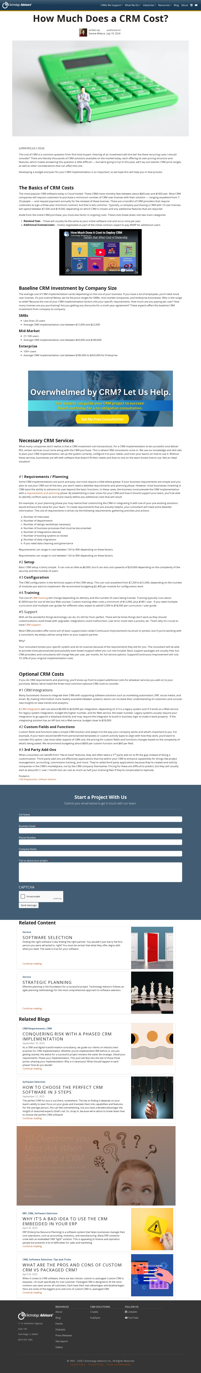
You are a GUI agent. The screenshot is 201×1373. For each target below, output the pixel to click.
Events (59, 1323)
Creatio (94, 1311)
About (184, 5)
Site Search (61, 1341)
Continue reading (32, 963)
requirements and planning (43, 493)
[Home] (17, 5)
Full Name (24, 814)
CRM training (40, 598)
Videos (59, 1347)
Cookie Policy (77, 1364)
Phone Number (27, 837)
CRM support (33, 624)
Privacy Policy (96, 1364)
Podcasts (60, 1329)
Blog (176, 5)
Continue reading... (38, 1196)
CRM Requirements (28, 779)
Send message (29, 905)
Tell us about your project (33, 860)
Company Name (27, 849)
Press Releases (63, 1335)
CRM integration (30, 709)
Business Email (27, 826)
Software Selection (47, 779)
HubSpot (95, 1317)
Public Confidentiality (119, 1364)
